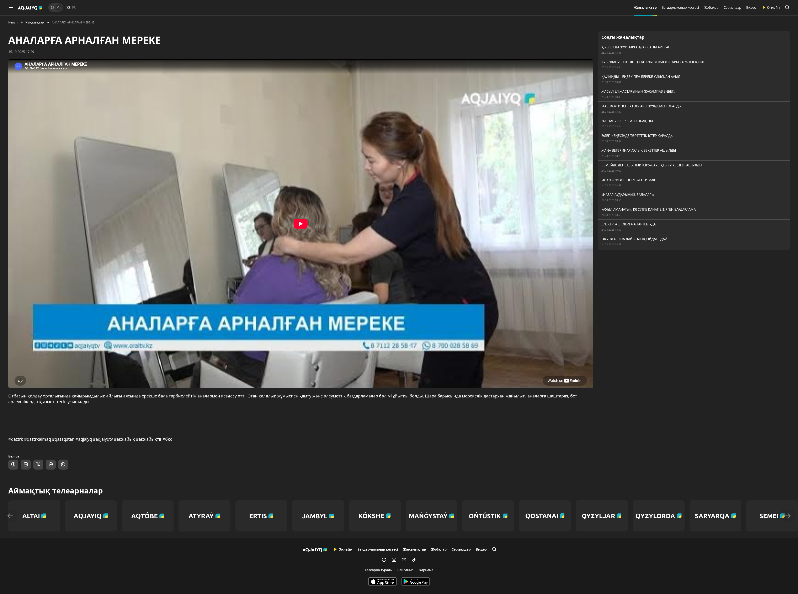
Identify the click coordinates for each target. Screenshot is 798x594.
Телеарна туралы (378, 570)
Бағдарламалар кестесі (680, 7)
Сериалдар (732, 7)
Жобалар (711, 7)
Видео (751, 7)
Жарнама (425, 570)
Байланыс (405, 570)
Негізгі (13, 22)
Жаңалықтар (645, 7)
